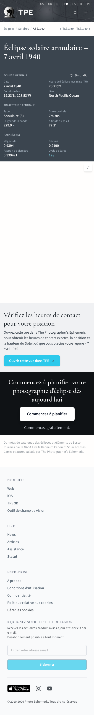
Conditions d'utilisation (25, 588)
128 (51, 155)
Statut (12, 556)
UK (50, 4)
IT (81, 4)
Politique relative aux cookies (30, 602)
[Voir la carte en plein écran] (88, 167)
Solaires (23, 29)
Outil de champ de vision (26, 510)
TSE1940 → (83, 29)
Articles (13, 541)
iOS (10, 495)
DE (58, 4)
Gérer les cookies (20, 610)
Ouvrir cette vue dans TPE (29, 360)
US (42, 4)
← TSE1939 (67, 29)
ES (74, 4)
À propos (14, 580)
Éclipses (9, 29)
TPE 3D (12, 503)
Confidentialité (19, 595)
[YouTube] (49, 688)
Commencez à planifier (47, 414)
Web (10, 488)
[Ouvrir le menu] (85, 12)
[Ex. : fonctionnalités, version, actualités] (75, 13)
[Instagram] (38, 688)
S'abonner (47, 664)
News (11, 534)
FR (66, 4)
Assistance (15, 549)
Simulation (82, 75)
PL (88, 4)
